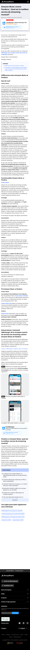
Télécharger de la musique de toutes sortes (13, 517)
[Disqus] (15, 545)
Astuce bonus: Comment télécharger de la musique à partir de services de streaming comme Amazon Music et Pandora (16, 69)
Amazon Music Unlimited (21, 295)
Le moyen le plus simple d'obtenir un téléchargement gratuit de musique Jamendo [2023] (15, 475)
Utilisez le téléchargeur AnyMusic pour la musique (14, 348)
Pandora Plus (4, 313)
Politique (8, 634)
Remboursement (17, 637)
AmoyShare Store (8, 585)
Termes (3, 634)
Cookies (10, 637)
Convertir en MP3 (6, 520)
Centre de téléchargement (11, 581)
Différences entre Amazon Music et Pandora (14, 65)
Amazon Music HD (6, 303)
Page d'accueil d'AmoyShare (7, 2)
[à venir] (19, 623)
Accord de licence (15, 634)
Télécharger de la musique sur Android (12, 510)
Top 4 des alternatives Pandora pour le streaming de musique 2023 (13, 497)
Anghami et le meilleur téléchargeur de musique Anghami (13, 493)
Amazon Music (5, 182)
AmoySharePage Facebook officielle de (23, 623)
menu (28, 1)
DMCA (21, 634)
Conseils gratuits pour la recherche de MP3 (13, 513)
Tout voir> (15, 500)
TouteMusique (19, 570)
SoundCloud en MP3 (18, 520)
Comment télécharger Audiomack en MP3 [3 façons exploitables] (14, 480)
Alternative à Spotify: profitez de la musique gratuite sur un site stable (14, 489)
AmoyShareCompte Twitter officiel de (27, 623)
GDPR (26, 634)
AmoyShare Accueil (7, 576)
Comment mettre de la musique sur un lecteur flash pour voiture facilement (15, 484)
